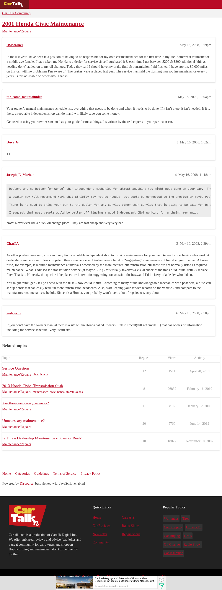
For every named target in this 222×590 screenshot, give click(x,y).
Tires (185, 518)
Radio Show (130, 525)
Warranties (171, 518)
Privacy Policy (91, 473)
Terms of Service (64, 473)
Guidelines (41, 473)
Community (145, 4)
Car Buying (172, 536)
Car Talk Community (16, 13)
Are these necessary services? (25, 403)
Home (6, 473)
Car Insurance (173, 553)
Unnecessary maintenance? (23, 420)
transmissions (74, 392)
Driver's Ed (194, 527)
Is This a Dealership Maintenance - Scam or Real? (42, 438)
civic (36, 374)
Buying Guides (45, 4)
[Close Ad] (161, 579)
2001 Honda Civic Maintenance (43, 23)
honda (44, 374)
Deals (68, 4)
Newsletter (100, 534)
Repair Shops (118, 4)
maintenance (40, 392)
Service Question (15, 368)
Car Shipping (173, 527)
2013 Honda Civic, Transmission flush (32, 386)
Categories (22, 473)
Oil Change (172, 544)
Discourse (26, 483)
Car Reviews (90, 4)
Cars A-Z (168, 4)
